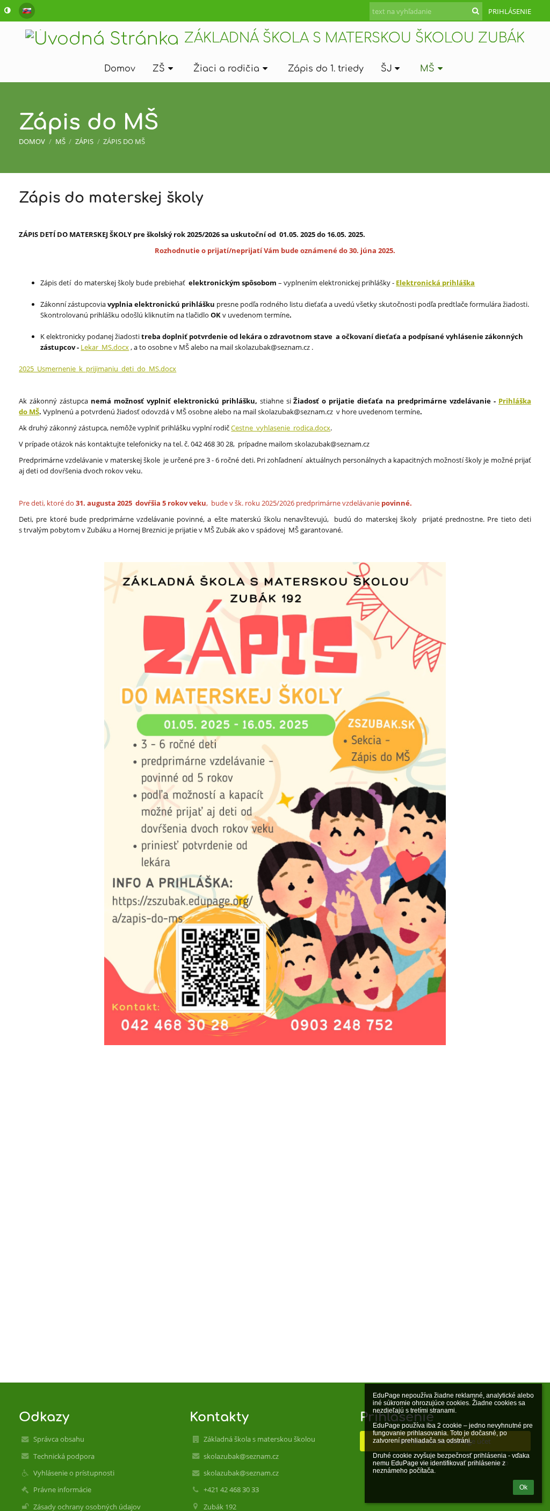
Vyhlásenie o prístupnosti (73, 1473)
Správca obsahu (58, 1439)
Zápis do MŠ (124, 141)
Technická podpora (64, 1456)
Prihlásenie (509, 11)
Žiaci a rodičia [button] (226, 69)
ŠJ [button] (386, 69)
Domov (32, 141)
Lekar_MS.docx (105, 347)
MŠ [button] (427, 69)
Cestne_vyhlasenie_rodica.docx (280, 428)
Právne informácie (62, 1489)
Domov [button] (119, 69)
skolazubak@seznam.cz (241, 1456)
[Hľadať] (475, 10)
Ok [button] (523, 1487)
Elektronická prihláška (435, 282)
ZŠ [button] (159, 69)
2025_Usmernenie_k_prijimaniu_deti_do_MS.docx (97, 368)
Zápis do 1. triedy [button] (326, 69)
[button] (7, 10)
